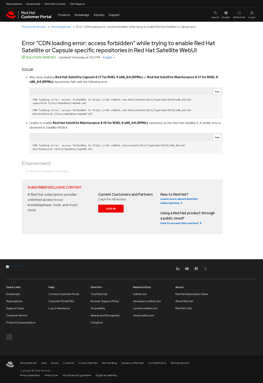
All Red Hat (239, 17)
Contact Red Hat (88, 363)
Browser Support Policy (105, 301)
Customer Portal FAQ (61, 301)
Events (54, 363)
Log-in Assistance (59, 308)
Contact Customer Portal (64, 294)
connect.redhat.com (145, 308)
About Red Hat (184, 301)
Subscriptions (14, 4)
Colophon (97, 322)
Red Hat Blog (109, 363)
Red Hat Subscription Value (191, 294)
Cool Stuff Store (157, 363)
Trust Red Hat (99, 294)
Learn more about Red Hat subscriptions (179, 201)
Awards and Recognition (105, 315)
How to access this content (179, 223)
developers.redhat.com (147, 301)
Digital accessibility (106, 375)
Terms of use (51, 375)
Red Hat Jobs (183, 308)
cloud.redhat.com (143, 315)
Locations (68, 363)
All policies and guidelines (77, 375)
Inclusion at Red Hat (132, 363)
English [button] (108, 57)
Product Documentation (21, 322)
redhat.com (140, 294)
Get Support (77, 4)
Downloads (33, 4)
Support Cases (15, 308)
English (226, 17)
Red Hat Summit (180, 363)
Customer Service (17, 315)
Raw (217, 91)
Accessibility (98, 308)
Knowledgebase (61, 26)
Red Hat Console (55, 4)
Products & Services (34, 26)
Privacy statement (30, 375)
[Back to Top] (259, 376)
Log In (111, 208)
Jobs (44, 363)
